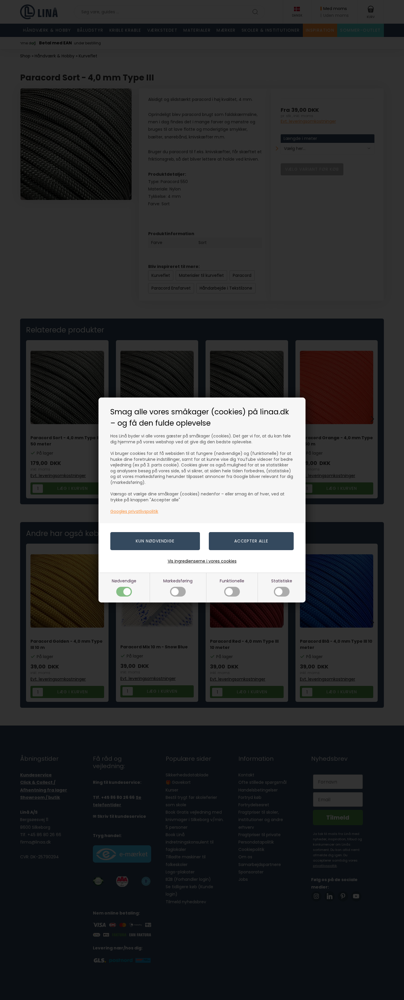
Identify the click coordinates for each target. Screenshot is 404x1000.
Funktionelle (232, 581)
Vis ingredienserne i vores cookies (202, 561)
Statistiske (281, 581)
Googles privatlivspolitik (134, 511)
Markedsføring (178, 581)
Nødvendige (124, 581)
